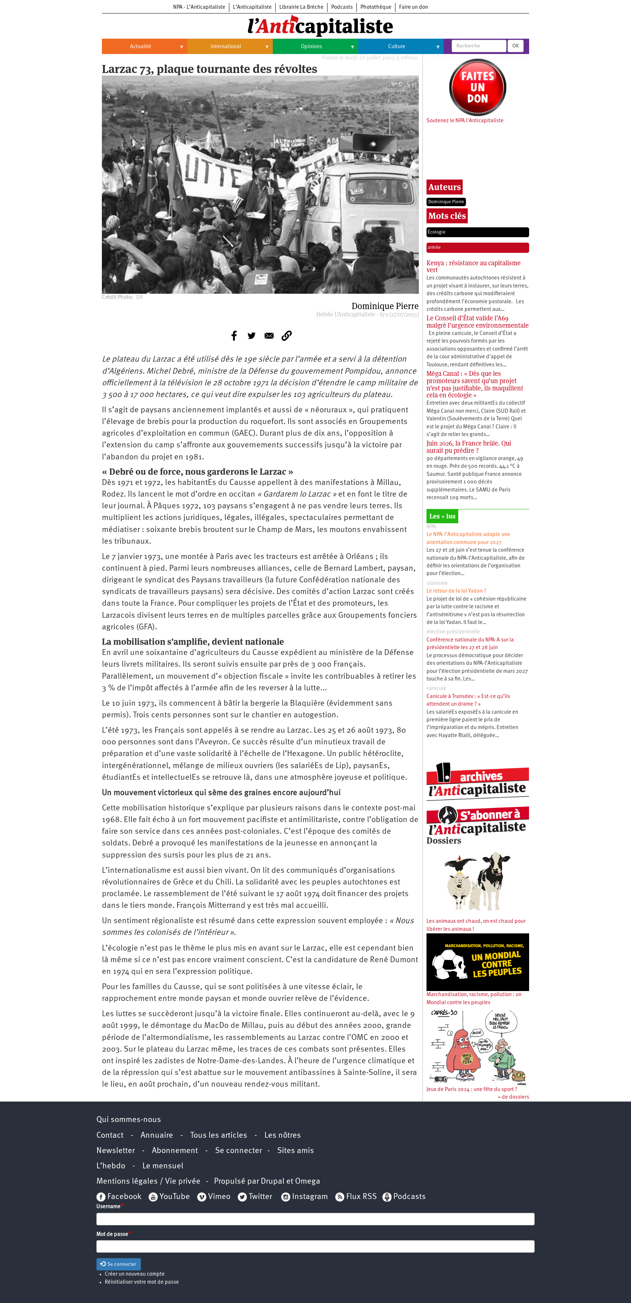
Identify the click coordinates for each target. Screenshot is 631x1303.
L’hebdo (110, 1166)
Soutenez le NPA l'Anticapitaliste (465, 121)
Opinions (297, 49)
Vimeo (219, 1197)
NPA (431, 527)
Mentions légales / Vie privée (148, 1181)
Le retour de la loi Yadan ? (456, 591)
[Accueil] (315, 25)
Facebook (123, 1197)
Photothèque (375, 7)
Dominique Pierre (446, 202)
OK (515, 46)
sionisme (437, 583)
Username (108, 1207)
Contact (109, 1136)
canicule (436, 688)
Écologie (436, 232)
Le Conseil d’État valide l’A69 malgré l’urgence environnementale (478, 321)
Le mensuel (162, 1166)
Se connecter (238, 1151)
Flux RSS (361, 1197)
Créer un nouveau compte (135, 1274)
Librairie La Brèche (301, 7)
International (214, 49)
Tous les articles (218, 1136)
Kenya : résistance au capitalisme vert (474, 266)
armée (434, 247)
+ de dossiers (513, 1097)
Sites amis (295, 1151)
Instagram (310, 1197)
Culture (381, 49)
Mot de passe (112, 1234)
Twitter (260, 1197)
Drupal (272, 1181)
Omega (307, 1181)
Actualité (126, 49)
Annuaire (157, 1136)
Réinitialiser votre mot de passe (142, 1282)
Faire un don (413, 7)
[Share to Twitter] (251, 335)
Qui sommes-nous (128, 1120)
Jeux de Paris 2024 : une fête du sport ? (472, 1089)
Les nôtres (282, 1136)
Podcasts (342, 7)
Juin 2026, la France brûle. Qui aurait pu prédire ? (469, 447)
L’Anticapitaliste (252, 7)
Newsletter (115, 1151)
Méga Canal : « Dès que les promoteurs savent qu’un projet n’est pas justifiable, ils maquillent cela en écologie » (475, 384)
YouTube (174, 1197)
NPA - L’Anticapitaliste (199, 7)
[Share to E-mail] (269, 335)
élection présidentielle (453, 632)
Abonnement (175, 1151)
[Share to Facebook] (234, 335)
